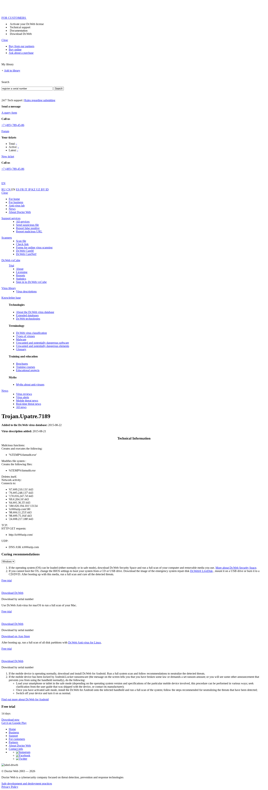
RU (3, 189)
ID (47, 189)
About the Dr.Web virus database (35, 312)
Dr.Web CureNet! (26, 254)
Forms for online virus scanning (34, 247)
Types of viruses (25, 336)
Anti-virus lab (17, 205)
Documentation (19, 30)
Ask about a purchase (21, 52)
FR (22, 189)
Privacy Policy (9, 786)
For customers (17, 739)
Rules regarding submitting (39, 100)
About (19, 268)
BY (43, 189)
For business (16, 202)
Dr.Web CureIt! (25, 250)
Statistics (21, 278)
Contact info (16, 748)
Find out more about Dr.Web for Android (25, 699)
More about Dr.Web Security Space (235, 567)
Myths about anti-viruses (30, 384)
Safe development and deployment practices (26, 783)
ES (18, 189)
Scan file (21, 240)
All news (21, 407)
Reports (20, 275)
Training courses (25, 367)
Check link (22, 244)
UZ (38, 189)
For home (14, 199)
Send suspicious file (27, 224)
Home (12, 729)
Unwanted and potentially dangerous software (42, 342)
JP (29, 189)
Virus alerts (22, 397)
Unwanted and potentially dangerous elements (42, 346)
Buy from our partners (21, 46)
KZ (33, 189)
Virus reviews (24, 394)
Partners (13, 742)
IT (26, 189)
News (12, 208)
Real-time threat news (28, 403)
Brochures (22, 363)
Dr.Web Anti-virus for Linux (84, 642)
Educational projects (27, 370)
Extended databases (27, 315)
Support (13, 735)
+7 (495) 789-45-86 (12, 125)
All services (23, 221)
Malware (21, 339)
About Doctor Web (20, 212)
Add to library (12, 70)
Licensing (21, 272)
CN (8, 189)
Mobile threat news (27, 400)
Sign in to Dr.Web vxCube (31, 282)
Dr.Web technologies (28, 318)
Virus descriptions (26, 291)
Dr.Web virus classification (31, 332)
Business (14, 732)
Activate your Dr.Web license (27, 24)
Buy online (15, 49)
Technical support (20, 27)
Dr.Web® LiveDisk (201, 571)
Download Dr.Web (21, 33)
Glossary (21, 349)
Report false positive (28, 228)
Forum (5, 131)
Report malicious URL (29, 231)
